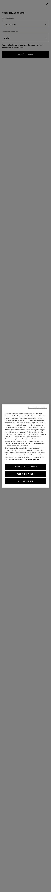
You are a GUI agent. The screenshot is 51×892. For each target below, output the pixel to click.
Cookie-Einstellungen (25, 467)
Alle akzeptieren (25, 474)
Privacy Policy (33, 460)
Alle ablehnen (25, 481)
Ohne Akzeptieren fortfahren (37, 408)
